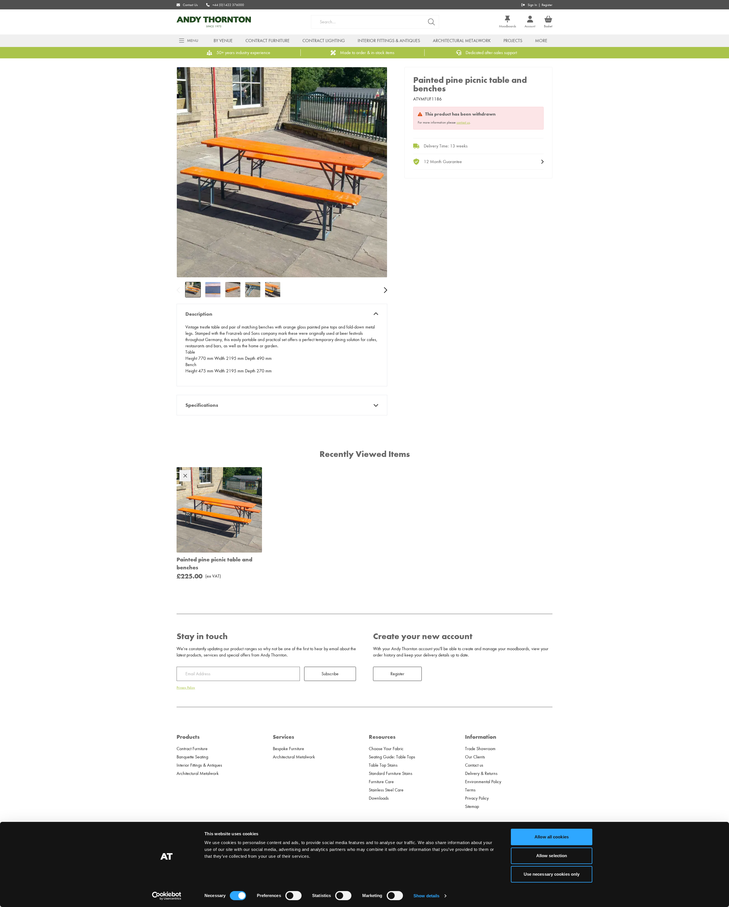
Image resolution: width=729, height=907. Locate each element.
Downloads (379, 798)
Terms (470, 790)
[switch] (293, 895)
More (541, 40)
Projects (512, 40)
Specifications (201, 405)
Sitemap (472, 806)
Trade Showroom (480, 748)
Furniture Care (381, 781)
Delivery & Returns (481, 773)
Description (198, 314)
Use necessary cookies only (552, 874)
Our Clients (475, 757)
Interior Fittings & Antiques (389, 40)
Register (547, 5)
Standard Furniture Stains (390, 773)
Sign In (532, 5)
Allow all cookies (552, 836)
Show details (426, 895)
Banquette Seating (192, 757)
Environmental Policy (483, 781)
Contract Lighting (323, 40)
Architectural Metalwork (462, 40)
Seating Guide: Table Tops (392, 757)
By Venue (223, 40)
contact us (463, 122)
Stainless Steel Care (386, 790)
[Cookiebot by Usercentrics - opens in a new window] (167, 896)
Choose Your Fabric (386, 748)
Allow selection (551, 855)
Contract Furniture (267, 40)
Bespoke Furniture (288, 748)
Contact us (474, 765)
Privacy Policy (186, 688)
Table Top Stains (383, 765)
